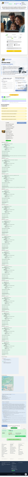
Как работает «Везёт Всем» (4, 453)
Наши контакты (3, 452)
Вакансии (3, 454)
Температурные (20, 454)
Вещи (19, 450)
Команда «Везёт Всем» (4, 444)
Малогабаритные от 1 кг (20, 445)
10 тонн (19, 448)
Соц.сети (4, 82)
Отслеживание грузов (4, 449)
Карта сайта (14, 473)
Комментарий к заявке (10, 46)
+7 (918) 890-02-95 (24, 5)
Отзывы (2, 455)
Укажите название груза (10, 40)
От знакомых (4, 86)
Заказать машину (20, 444)
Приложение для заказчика (4, 450)
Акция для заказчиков (4, 447)
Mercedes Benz (4, 430)
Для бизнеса (3, 456)
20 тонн (19, 447)
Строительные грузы (20, 451)
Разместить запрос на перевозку (14, 439)
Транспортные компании (4, 448)
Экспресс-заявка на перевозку (14, 10)
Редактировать (13, 394)
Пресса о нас (3, 445)
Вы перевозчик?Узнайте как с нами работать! (22, 123)
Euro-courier (3, 419)
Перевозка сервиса (4, 403)
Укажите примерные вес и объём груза (12, 43)
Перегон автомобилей (20, 452)
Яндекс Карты (4, 84)
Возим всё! (3, 446)
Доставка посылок (20, 449)
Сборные (19, 446)
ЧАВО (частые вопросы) (4, 451)
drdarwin (3, 410)
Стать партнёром (20, 90)
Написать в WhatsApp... (5, 99)
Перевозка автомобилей (20, 453)
